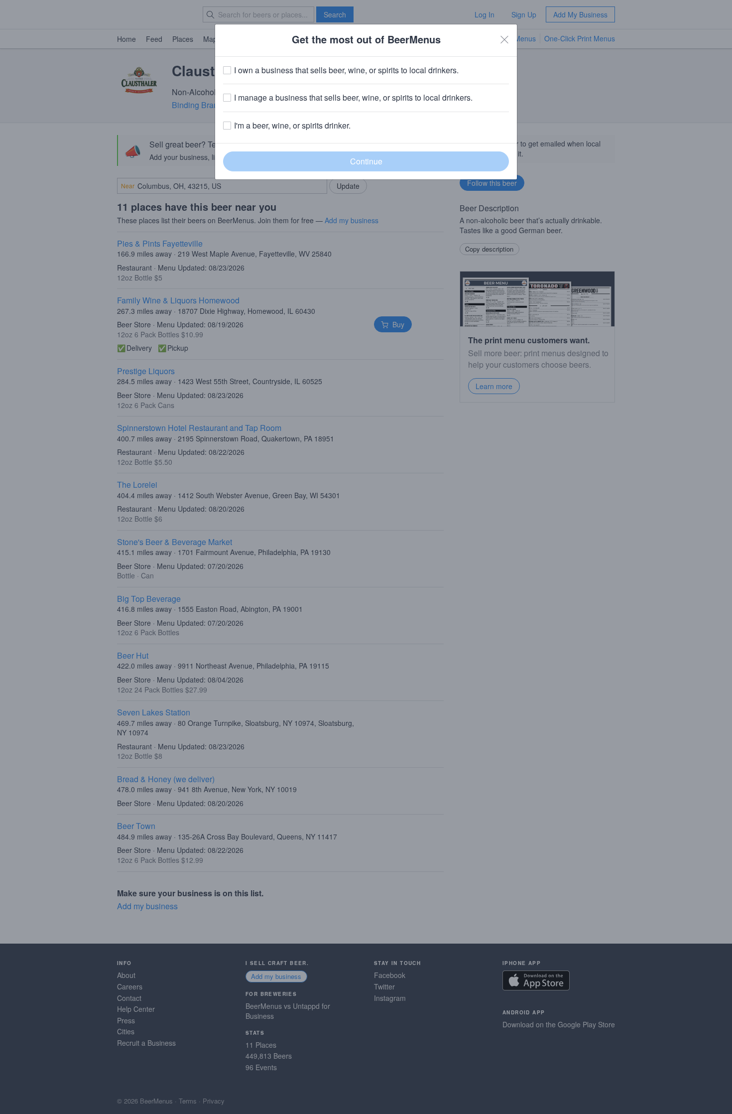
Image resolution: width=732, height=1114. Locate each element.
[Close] (504, 39)
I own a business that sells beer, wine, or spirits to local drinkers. (346, 70)
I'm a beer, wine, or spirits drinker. (292, 125)
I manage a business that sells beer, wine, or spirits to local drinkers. (353, 97)
